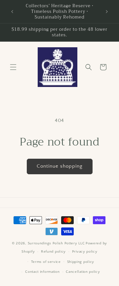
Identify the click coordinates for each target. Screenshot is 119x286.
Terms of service (46, 262)
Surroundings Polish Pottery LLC (56, 243)
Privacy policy (85, 252)
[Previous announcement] (12, 11)
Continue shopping (60, 166)
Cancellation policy (83, 272)
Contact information (42, 272)
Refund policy (53, 252)
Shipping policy (81, 262)
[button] (13, 67)
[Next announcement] (106, 11)
